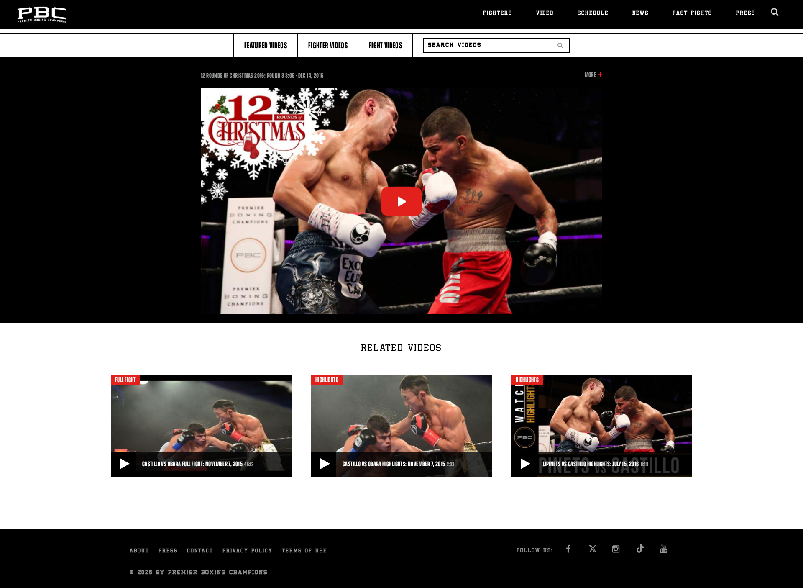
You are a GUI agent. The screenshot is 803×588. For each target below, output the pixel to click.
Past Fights (692, 13)
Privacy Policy (247, 551)
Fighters (497, 13)
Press (745, 13)
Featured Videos (265, 45)
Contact (200, 551)
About (139, 551)
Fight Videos (385, 45)
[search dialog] (775, 12)
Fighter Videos (328, 45)
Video (545, 13)
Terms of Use (304, 551)
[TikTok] (640, 551)
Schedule (593, 13)
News (640, 13)
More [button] (590, 75)
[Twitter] (592, 551)
